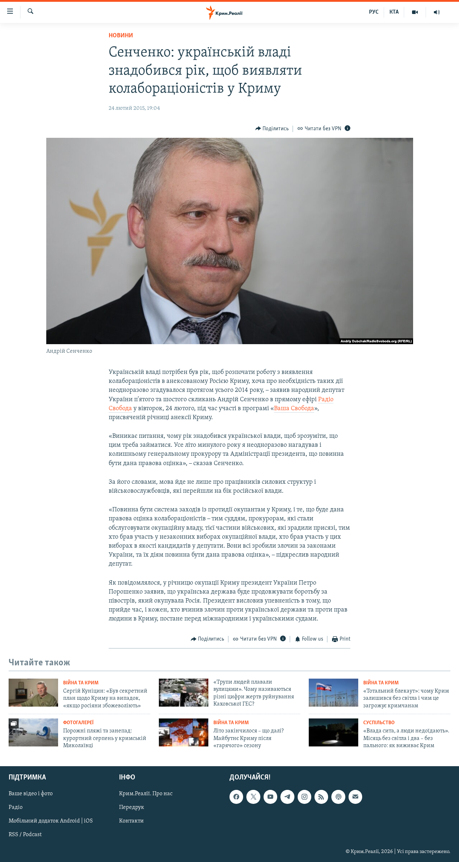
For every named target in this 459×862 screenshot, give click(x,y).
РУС (374, 12)
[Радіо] (437, 12)
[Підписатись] (355, 797)
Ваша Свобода (294, 409)
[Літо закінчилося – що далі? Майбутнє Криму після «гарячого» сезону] (183, 732)
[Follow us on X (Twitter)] (253, 797)
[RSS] (321, 797)
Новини (121, 36)
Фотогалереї (78, 723)
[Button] (272, 128)
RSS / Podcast (25, 835)
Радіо (16, 807)
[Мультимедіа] (415, 12)
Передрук (131, 807)
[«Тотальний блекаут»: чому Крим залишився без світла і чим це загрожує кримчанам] (333, 693)
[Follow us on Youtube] (270, 797)
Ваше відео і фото (31, 794)
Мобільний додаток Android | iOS (51, 821)
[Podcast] (338, 797)
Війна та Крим (81, 683)
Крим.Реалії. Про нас (145, 794)
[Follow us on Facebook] (236, 797)
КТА (394, 12)
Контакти (131, 821)
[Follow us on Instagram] (304, 797)
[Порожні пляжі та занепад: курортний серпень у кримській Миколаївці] (33, 732)
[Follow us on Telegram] (287, 797)
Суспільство (378, 723)
